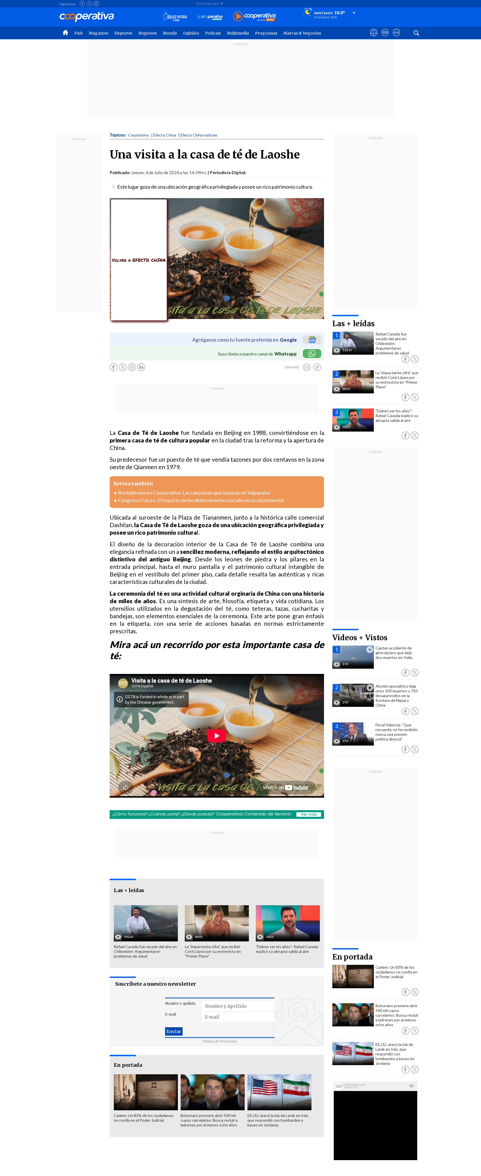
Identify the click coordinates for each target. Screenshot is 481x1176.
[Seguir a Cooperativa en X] (89, 3)
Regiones (147, 33)
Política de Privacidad (220, 1041)
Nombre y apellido (180, 1003)
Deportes (123, 33)
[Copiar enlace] (317, 367)
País (78, 33)
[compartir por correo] (307, 367)
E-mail (170, 1014)
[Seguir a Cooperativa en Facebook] (82, 3)
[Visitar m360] (385, 37)
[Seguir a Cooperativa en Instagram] (96, 3)
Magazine (98, 33)
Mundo (170, 33)
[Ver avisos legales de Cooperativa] (373, 37)
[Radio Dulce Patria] (174, 17)
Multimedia (238, 33)
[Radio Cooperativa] (254, 16)
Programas (266, 33)
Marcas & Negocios (302, 33)
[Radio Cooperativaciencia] (210, 17)
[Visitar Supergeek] (396, 37)
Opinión (191, 33)
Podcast (213, 33)
